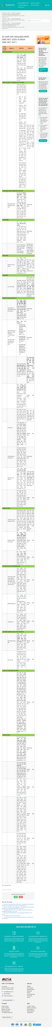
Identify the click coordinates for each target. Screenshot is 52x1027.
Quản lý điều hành (31, 1010)
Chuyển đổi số (30, 1012)
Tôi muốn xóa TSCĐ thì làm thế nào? (11, 915)
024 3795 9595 (7, 993)
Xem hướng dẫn (42, 70)
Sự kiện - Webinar (5, 1007)
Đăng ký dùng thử (31, 989)
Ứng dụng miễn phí (6, 1010)
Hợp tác (28, 992)
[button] (16, 897)
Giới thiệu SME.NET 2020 (22, 3)
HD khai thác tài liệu (35, 3)
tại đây (18, 80)
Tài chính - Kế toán (31, 1006)
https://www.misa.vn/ (8, 995)
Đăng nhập (29, 991)
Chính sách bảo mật (32, 1021)
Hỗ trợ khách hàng (31, 994)
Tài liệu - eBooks (5, 1006)
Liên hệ (28, 997)
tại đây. (21, 466)
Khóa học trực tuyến (6, 1009)
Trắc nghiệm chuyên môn (7, 1012)
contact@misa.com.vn (8, 991)
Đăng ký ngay (43, 140)
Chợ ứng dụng (30, 987)
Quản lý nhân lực (30, 1009)
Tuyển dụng (29, 995)
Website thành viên (7, 1017)
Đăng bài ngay (43, 90)
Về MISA (29, 986)
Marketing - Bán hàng (31, 1007)
